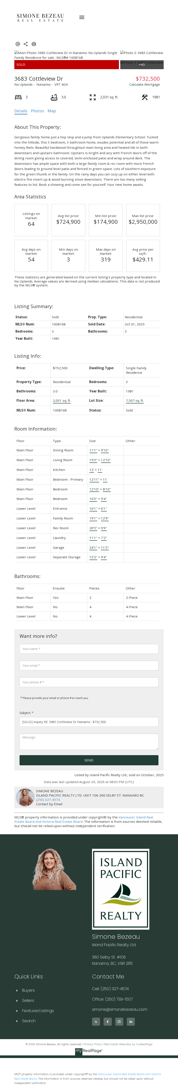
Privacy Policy (93, 1044)
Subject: (25, 713)
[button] (96, 1022)
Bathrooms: (27, 576)
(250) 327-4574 (48, 799)
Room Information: (35, 429)
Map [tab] (52, 110)
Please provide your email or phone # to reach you (55, 698)
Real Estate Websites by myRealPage (128, 1044)
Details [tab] (20, 110)
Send (88, 760)
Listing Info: (27, 356)
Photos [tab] (37, 110)
